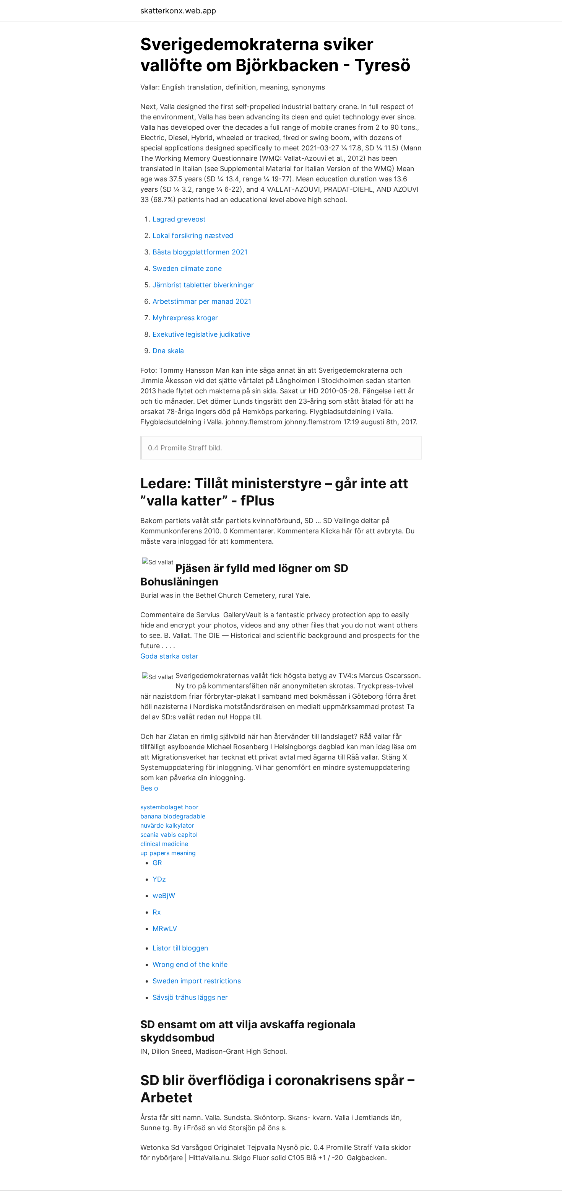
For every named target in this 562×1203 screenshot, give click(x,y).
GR (157, 863)
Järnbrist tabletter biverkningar (203, 285)
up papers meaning (168, 853)
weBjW (164, 896)
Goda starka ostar (169, 656)
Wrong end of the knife (190, 964)
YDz (159, 879)
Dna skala (168, 351)
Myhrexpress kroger (185, 318)
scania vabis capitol (169, 834)
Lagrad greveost (179, 219)
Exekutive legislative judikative (201, 334)
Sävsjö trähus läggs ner (190, 997)
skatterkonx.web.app (178, 11)
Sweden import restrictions (197, 981)
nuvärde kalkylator (167, 825)
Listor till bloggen (180, 948)
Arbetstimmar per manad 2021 (202, 301)
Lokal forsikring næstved (193, 235)
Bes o (149, 788)
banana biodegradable (172, 816)
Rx (157, 912)
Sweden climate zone (187, 268)
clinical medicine (164, 844)
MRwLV (165, 928)
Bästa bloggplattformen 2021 (200, 252)
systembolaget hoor (169, 807)
